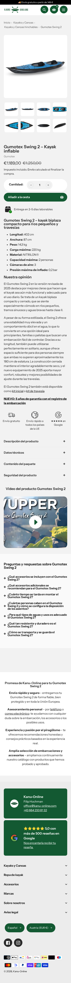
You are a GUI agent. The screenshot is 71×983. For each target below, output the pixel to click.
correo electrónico (17, 713)
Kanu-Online (20, 971)
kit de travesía (35, 391)
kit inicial (17, 391)
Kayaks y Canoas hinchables (21, 27)
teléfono (56, 709)
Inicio (7, 22)
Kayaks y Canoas (23, 22)
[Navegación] (64, 9)
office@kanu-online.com (40, 806)
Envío (31, 169)
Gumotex (9, 156)
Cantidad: (16, 184)
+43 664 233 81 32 (35, 810)
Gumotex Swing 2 (51, 27)
